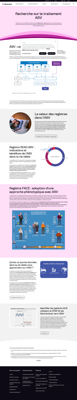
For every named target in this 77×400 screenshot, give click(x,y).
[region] (39, 48)
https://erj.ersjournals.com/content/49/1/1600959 (20, 354)
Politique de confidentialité (54, 374)
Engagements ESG (13, 386)
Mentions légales (52, 377)
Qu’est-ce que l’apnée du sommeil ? (41, 375)
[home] (7, 4)
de (64, 0)
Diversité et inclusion (13, 379)
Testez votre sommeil (40, 390)
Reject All (43, 53)
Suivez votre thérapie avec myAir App (41, 384)
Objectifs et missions (13, 377)
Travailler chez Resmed (14, 392)
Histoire (11, 374)
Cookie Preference (53, 382)
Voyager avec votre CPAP (41, 388)
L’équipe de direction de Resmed (14, 383)
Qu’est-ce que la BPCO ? (41, 378)
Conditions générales (53, 379)
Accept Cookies (51, 53)
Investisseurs (12, 389)
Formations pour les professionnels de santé (28, 382)
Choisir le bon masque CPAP (42, 381)
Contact (50, 371)
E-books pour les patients (28, 374)
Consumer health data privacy (31, 50)
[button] (74, 4)
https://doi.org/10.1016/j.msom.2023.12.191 (45, 357)
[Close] (55, 41)
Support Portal (26, 385)
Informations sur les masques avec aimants (29, 378)
